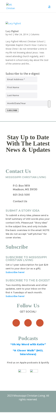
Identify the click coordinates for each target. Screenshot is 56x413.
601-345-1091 (21, 194)
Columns (34, 34)
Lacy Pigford (12, 31)
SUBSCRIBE (12, 110)
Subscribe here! (15, 296)
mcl (10, 34)
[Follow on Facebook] (16, 323)
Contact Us (20, 201)
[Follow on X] (28, 323)
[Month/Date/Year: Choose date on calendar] (49, 103)
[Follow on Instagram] (40, 323)
